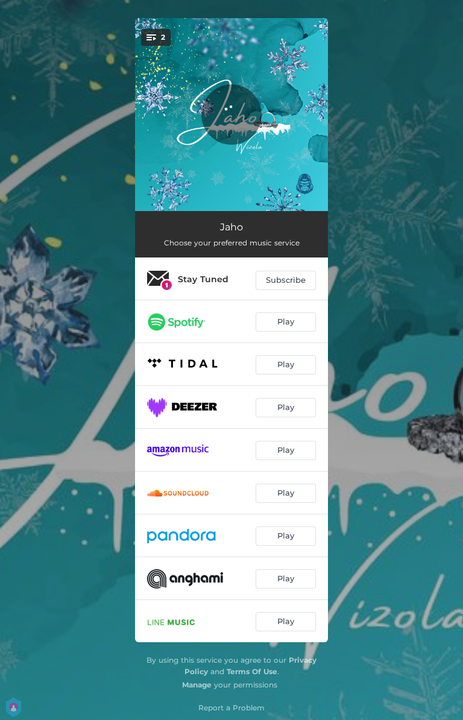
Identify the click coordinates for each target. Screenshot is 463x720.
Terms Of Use (252, 671)
